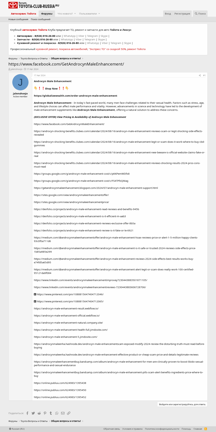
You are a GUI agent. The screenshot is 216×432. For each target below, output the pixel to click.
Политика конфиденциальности (162, 428)
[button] (75, 13)
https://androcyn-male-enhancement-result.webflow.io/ (66, 308)
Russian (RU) (17, 428)
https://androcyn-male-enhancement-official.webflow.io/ (67, 315)
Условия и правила (132, 428)
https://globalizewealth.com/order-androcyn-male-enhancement (75, 95)
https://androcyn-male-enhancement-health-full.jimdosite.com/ (71, 329)
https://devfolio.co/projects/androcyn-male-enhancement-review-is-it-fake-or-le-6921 (83, 230)
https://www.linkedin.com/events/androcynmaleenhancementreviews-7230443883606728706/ (90, 287)
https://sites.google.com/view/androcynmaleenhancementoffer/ (71, 195)
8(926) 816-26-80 (45, 35)
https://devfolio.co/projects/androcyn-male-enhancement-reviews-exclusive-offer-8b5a (84, 223)
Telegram (93, 35)
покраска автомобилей (73, 49)
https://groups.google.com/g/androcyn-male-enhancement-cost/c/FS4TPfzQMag (81, 180)
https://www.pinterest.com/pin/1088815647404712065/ (70, 301)
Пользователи (88, 13)
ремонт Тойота (136, 49)
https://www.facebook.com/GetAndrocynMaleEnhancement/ (69, 124)
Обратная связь (111, 428)
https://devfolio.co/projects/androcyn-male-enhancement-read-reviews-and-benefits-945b (86, 209)
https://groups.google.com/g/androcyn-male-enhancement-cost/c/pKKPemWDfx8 (82, 173)
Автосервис (24, 35)
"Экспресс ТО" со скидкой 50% (107, 49)
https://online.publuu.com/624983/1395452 (60, 397)
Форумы (46, 13)
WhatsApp (70, 35)
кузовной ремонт (47, 49)
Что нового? (65, 13)
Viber (81, 35)
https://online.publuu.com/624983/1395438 (60, 383)
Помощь (186, 428)
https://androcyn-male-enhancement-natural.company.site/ (68, 322)
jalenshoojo (16, 69)
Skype (104, 35)
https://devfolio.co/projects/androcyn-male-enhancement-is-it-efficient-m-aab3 (80, 216)
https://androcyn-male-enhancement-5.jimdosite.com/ (65, 336)
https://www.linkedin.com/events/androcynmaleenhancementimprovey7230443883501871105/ (90, 280)
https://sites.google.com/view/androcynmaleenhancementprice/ (71, 202)
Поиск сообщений (40, 19)
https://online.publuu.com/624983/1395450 (60, 390)
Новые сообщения (18, 19)
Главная (198, 428)
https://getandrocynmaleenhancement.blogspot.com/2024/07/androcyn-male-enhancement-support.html (96, 187)
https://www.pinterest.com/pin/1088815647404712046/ (70, 294)
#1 (204, 75)
